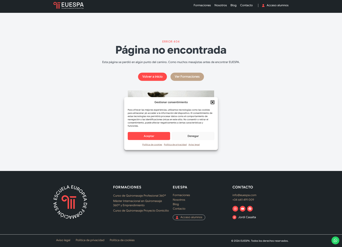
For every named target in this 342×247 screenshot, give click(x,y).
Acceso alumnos (278, 5)
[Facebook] (250, 209)
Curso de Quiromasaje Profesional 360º (139, 195)
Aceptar (149, 136)
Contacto (246, 5)
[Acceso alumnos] (263, 5)
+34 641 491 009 (243, 200)
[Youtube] (242, 209)
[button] (212, 102)
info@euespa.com (244, 195)
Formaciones (202, 5)
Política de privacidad (175, 144)
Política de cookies (152, 144)
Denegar (193, 136)
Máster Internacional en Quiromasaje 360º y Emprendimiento (137, 203)
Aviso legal (194, 144)
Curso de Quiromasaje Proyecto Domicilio (141, 210)
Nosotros (220, 5)
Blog (233, 5)
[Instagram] (235, 209)
